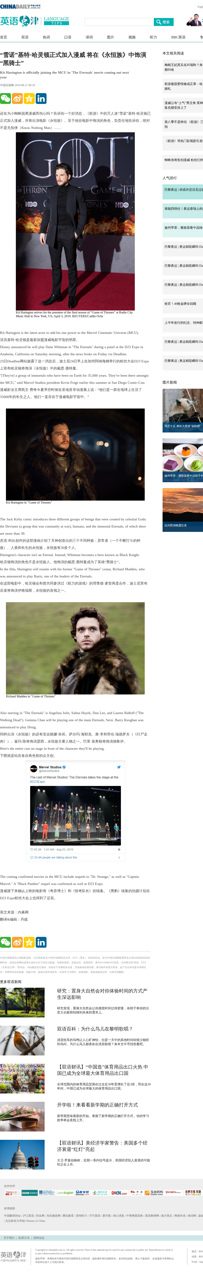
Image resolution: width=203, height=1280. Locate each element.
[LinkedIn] (41, 98)
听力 (153, 37)
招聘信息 (38, 1237)
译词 (89, 37)
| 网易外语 (179, 1215)
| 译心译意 (118, 1215)
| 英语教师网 (152, 1215)
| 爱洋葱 (106, 1215)
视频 (132, 37)
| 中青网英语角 (134, 1215)
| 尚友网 (40, 1215)
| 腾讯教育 (68, 1215)
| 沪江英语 (28, 1215)
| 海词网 (191, 1215)
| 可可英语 (94, 1215)
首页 (3, 37)
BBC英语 (178, 37)
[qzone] (29, 98)
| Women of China (35, 1220)
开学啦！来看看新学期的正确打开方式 (97, 1105)
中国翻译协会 (12, 1215)
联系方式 (24, 1237)
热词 (46, 37)
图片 (110, 37)
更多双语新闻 (10, 982)
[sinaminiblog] (17, 98)
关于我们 (9, 1237)
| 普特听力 (81, 1215)
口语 (67, 37)
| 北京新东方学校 (14, 1220)
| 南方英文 (166, 1215)
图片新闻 (170, 382)
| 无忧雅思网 (53, 1215)
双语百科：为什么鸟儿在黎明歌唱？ (95, 1028)
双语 (25, 37)
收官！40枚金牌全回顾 (180, 303)
